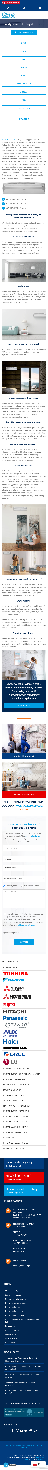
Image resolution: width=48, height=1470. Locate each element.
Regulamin (30, 1445)
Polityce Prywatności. (26, 925)
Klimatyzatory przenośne (15, 1303)
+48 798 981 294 (20, 1243)
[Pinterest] (30, 1430)
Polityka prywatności (19, 1445)
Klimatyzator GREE (10, 139)
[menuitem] (8, 8)
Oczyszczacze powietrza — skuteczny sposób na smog (23, 1375)
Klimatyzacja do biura (14, 1311)
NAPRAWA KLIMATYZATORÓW (16, 1106)
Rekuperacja (10, 1326)
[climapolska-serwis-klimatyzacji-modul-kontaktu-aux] (24, 763)
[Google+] (35, 1430)
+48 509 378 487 (20, 1226)
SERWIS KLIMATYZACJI (13, 1100)
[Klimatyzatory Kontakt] (40, 8)
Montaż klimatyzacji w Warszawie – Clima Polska (22, 1320)
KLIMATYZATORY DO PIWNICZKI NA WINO (21, 1074)
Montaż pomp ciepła (13, 1330)
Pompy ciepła (8, 1137)
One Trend (40, 1459)
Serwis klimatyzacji (13, 1295)
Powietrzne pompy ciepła (13, 1148)
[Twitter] (25, 1430)
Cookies (8, 1445)
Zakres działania (12, 1334)
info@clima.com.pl (20, 1260)
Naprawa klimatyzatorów (15, 1299)
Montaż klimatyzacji (13, 1291)
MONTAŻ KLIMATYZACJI (30, 805)
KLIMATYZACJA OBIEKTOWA (15, 1127)
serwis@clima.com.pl (21, 1266)
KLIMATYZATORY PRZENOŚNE (16, 1069)
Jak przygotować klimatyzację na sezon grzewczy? (21, 1383)
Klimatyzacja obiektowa (15, 1315)
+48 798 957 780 (20, 1235)
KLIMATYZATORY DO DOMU (15, 1116)
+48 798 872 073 (20, 1251)
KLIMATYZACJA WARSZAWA (15, 1132)
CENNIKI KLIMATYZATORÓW (15, 1079)
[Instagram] (17, 1430)
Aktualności (10, 1342)
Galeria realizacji (12, 1338)
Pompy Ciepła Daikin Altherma (15, 1143)
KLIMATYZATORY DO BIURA (15, 1122)
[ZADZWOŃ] (5, 1464)
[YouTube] (21, 1430)
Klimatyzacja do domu (14, 1307)
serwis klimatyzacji (33, 836)
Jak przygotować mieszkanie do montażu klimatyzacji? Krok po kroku (21, 1359)
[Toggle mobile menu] (45, 15)
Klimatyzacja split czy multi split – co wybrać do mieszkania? (23, 1367)
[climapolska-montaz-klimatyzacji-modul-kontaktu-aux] (24, 725)
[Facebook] (12, 1430)
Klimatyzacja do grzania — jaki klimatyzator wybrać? (22, 1391)
